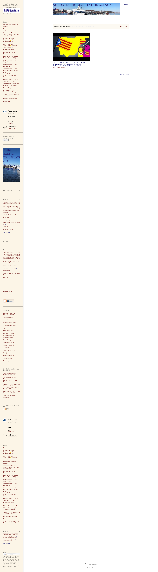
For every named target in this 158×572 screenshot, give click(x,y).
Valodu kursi (6, 320)
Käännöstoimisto (8, 330)
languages (5, 534)
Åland (5, 226)
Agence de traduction (9, 322)
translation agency (13, 534)
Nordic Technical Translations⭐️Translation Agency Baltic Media (10, 45)
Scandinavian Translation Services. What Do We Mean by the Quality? (11, 34)
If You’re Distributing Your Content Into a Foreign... (10, 91)
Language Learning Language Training (9, 313)
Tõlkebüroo (6, 347)
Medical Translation (8, 49)
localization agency (7, 540)
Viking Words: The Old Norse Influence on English (11, 392)
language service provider (9, 539)
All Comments (10, 410)
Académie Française (9, 217)
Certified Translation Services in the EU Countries (11, 95)
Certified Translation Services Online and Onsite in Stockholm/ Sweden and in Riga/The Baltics (11, 387)
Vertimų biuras (7, 358)
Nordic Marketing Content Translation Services (10, 80)
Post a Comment (61, 67)
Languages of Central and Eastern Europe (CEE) (10, 57)
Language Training (8, 333)
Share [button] (54, 67)
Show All (123, 26)
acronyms (6, 220)
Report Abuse (8, 292)
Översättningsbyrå (8, 342)
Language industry (11, 536)
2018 (10, 214)
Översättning (7, 340)
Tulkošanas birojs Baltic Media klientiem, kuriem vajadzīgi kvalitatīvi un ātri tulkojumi (10, 380)
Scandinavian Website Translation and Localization (11, 76)
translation (5, 533)
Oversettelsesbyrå (8, 345)
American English (9, 229)
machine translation (12, 537)
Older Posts (124, 74)
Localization (6, 101)
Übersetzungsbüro (8, 355)
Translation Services (8, 350)
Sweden (5, 537)
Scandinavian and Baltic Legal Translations (10, 61)
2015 (5, 214)
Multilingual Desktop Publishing (9, 53)
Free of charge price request (11, 88)
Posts (7, 408)
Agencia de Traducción (9, 325)
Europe (5, 536)
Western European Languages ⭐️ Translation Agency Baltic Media (10, 40)
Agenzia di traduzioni (9, 328)
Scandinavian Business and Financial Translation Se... (11, 84)
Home (55, 17)
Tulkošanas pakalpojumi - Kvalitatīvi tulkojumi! (10, 374)
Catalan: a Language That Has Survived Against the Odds (69, 63)
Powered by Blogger (92, 564)
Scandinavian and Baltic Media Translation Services (10, 69)
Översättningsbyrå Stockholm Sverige (8, 336)
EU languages (7, 73)
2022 (15, 214)
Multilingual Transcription (10, 98)
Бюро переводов (8, 361)
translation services (13, 533)
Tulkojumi (6, 353)
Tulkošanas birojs (8, 317)
